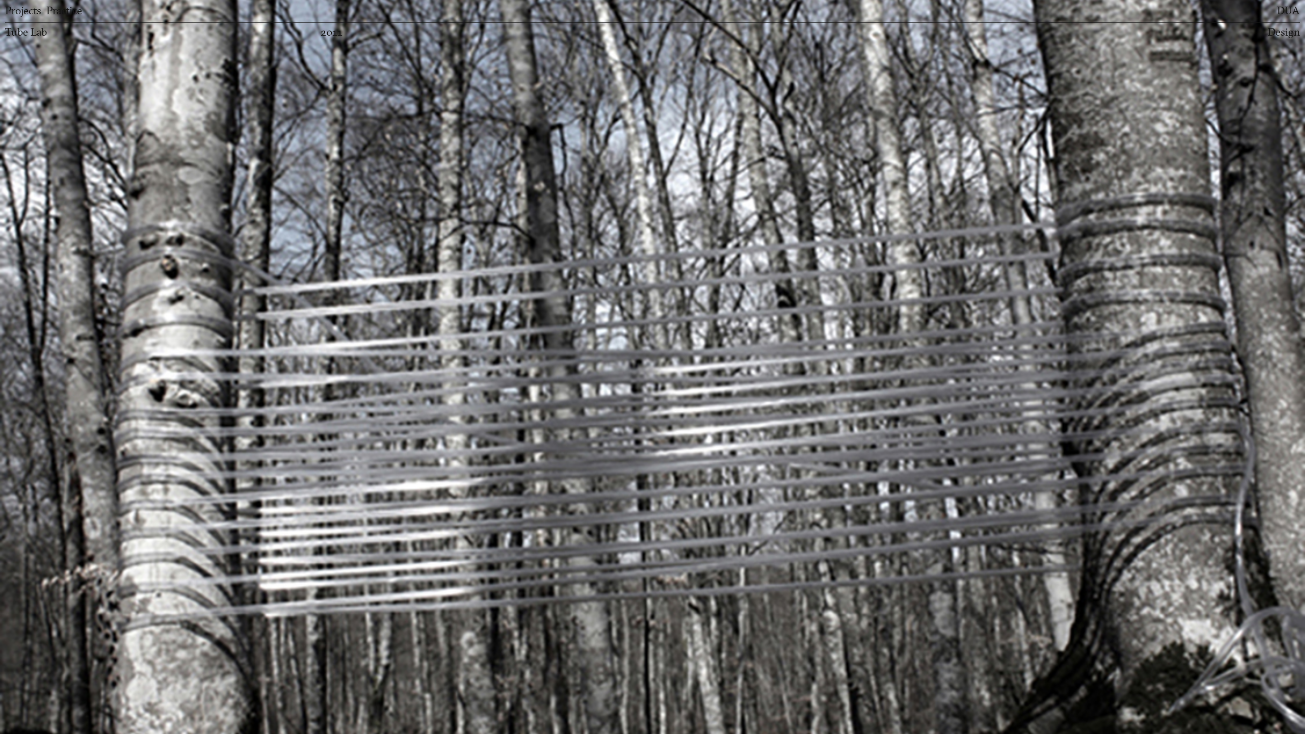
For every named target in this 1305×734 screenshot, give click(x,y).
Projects (23, 10)
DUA (1288, 10)
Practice (64, 10)
